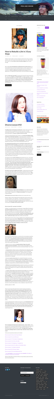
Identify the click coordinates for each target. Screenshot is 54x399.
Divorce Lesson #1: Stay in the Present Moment (13, 334)
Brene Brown (44, 372)
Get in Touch (20, 19)
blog (40, 372)
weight (47, 387)
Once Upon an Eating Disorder (41, 91)
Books (20, 16)
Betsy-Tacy (37, 372)
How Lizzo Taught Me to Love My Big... (42, 87)
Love (36, 378)
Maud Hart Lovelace (41, 378)
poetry (37, 384)
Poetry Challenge (41, 384)
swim (37, 387)
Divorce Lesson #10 (13, 125)
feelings (41, 375)
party (46, 381)
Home (6, 16)
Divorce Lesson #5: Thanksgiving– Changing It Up (14, 343)
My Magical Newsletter (12, 19)
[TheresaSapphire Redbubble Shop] (43, 63)
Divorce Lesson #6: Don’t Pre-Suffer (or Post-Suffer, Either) (15, 345)
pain (44, 381)
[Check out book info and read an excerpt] (41, 40)
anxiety (41, 369)
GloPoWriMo (45, 375)
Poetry (24, 16)
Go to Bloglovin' (39, 141)
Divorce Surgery (39, 107)
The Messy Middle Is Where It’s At (42, 109)
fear (38, 375)
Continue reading (8, 85)
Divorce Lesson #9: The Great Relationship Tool (13, 351)
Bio (9, 16)
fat (36, 375)
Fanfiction (30, 16)
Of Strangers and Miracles (40, 104)
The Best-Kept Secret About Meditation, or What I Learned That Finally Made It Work (43, 82)
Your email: (38, 149)
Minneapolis (46, 378)
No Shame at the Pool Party (41, 89)
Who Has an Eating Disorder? (41, 95)
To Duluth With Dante (40, 111)
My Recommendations (37, 16)
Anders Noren (44, 395)
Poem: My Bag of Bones (40, 97)
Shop (6, 19)
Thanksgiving (40, 387)
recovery (46, 384)
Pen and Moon (27, 6)
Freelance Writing (14, 16)
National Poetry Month (39, 381)
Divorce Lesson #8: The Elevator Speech (12, 349)
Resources (44, 16)
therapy (44, 387)
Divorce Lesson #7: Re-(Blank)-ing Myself (12, 347)
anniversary (37, 369)
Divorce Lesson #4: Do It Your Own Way (12, 341)
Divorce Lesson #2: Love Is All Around (12, 336)
